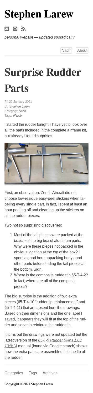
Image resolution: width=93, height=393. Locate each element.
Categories (14, 373)
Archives (50, 373)
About (82, 50)
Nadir (66, 50)
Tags (33, 373)
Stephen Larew (39, 13)
